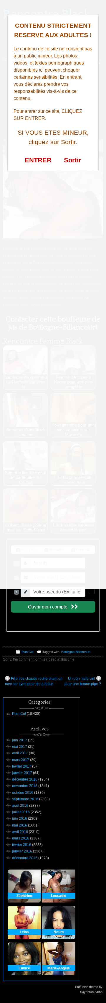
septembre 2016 (25, 799)
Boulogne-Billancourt (75, 652)
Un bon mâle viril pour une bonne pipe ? (82, 681)
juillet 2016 (21, 812)
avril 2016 (20, 832)
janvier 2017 (22, 773)
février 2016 (21, 845)
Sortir (72, 160)
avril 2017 (20, 753)
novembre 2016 (24, 786)
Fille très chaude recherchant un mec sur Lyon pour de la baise (33, 681)
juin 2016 (19, 818)
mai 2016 (19, 825)
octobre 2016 (22, 793)
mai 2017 (19, 747)
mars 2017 (20, 760)
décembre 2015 (24, 858)
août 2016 (20, 806)
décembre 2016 (24, 779)
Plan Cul (27, 652)
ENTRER (38, 160)
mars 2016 (20, 838)
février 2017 (21, 766)
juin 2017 (19, 740)
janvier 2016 (22, 851)
